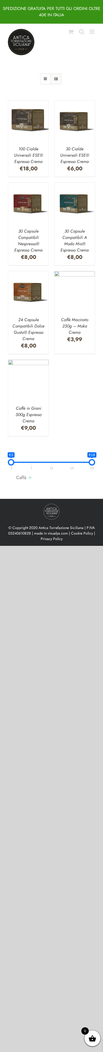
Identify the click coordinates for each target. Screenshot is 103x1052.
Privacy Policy (52, 538)
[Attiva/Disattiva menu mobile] (92, 31)
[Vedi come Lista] (56, 79)
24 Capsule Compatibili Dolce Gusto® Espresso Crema (28, 329)
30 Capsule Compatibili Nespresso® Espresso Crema (28, 240)
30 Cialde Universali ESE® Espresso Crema (74, 155)
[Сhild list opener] (30, 477)
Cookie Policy (82, 533)
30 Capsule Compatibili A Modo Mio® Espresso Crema (74, 240)
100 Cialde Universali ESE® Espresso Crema (28, 155)
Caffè (21, 477)
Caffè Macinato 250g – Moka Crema (74, 326)
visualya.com (58, 533)
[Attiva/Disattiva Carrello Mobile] (71, 31)
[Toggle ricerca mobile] (81, 31)
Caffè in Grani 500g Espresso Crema (28, 414)
